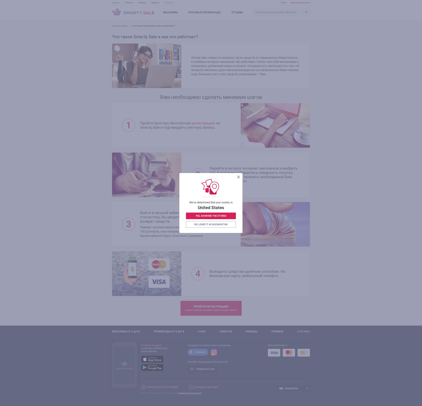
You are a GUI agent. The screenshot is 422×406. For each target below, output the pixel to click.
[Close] (238, 177)
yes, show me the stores (211, 216)
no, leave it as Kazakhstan (210, 224)
